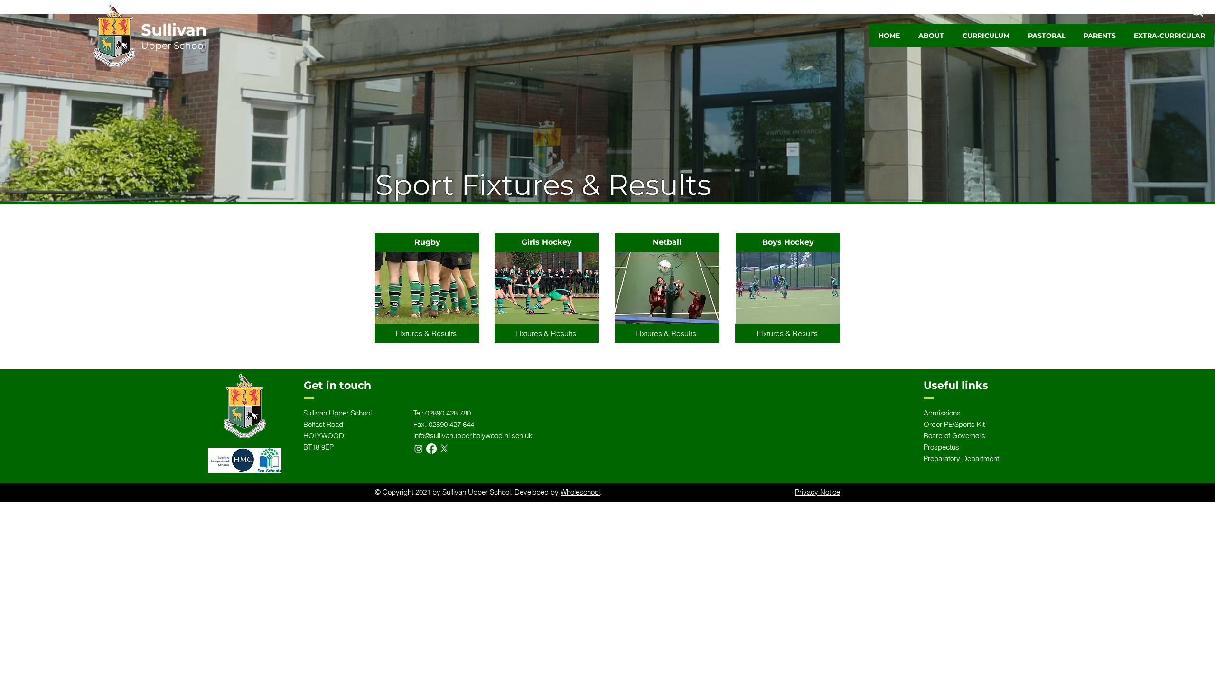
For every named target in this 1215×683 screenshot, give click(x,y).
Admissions (942, 412)
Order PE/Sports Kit (954, 424)
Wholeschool (580, 492)
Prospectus (941, 447)
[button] (931, 35)
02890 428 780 (448, 412)
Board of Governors (954, 435)
